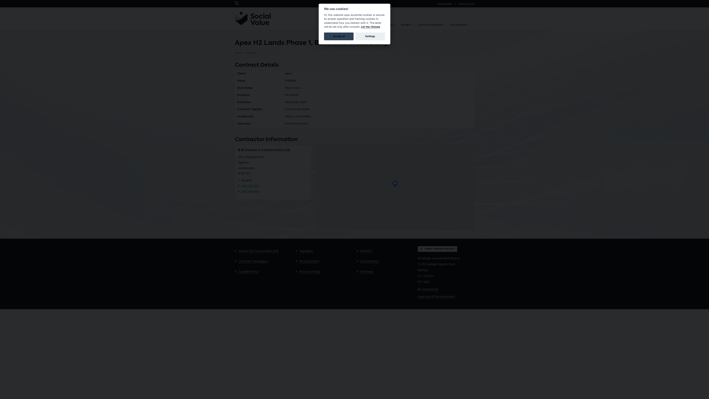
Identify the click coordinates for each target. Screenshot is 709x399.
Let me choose (370, 26)
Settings (370, 36)
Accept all (339, 36)
